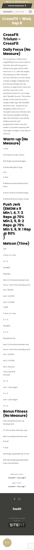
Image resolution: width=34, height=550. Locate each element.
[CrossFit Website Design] (17, 525)
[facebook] (14, 499)
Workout (7, 543)
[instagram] (19, 499)
